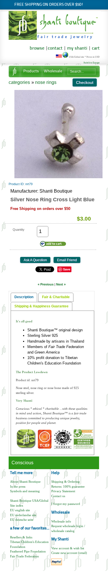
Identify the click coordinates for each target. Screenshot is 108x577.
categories (19, 82)
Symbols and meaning (25, 491)
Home (14, 71)
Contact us (58, 496)
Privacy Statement (63, 491)
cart (96, 48)
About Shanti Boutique (25, 481)
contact (55, 48)
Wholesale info (61, 521)
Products (31, 71)
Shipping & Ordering (65, 481)
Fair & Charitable (56, 297)
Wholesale (53, 71)
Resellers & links (21, 537)
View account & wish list (67, 548)
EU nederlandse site (23, 515)
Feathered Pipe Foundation (28, 551)
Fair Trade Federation (24, 556)
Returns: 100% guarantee (68, 486)
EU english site (20, 510)
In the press (17, 486)
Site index (16, 505)
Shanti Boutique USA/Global (29, 500)
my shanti (76, 48)
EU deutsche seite (21, 519)
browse (37, 48)
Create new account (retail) (69, 553)
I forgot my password (65, 503)
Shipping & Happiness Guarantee (41, 306)
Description (23, 297)
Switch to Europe (92, 62)
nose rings (45, 82)
